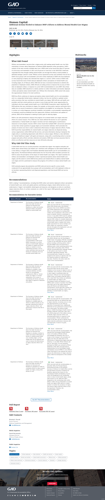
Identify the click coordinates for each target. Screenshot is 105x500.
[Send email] (31, 33)
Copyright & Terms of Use (64, 488)
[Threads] (27, 33)
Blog (94, 5)
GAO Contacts (52, 42)
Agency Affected (16, 198)
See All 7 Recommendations (41, 399)
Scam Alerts (75, 490)
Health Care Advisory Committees (80, 495)
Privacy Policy (61, 490)
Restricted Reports (51, 495)
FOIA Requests (76, 488)
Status (49, 198)
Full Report (39, 42)
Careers (90, 5)
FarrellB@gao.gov (16, 425)
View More (50, 230)
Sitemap (60, 495)
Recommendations (27, 42)
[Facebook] (11, 33)
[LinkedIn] (19, 33)
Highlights (15, 42)
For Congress (74, 5)
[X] (15, 33)
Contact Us (14, 447)
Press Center (83, 5)
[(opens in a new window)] (7, 495)
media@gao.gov (16, 439)
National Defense (14, 454)
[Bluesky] (23, 33)
